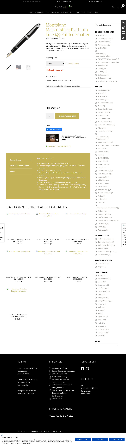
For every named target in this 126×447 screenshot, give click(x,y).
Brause (101, 106)
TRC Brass (103, 223)
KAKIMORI (103, 158)
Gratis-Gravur (57, 398)
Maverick (103, 177)
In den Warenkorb (67, 116)
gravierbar (104, 263)
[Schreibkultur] (61, 6)
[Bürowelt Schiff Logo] (70, 7)
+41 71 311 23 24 (31, 379)
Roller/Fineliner (106, 245)
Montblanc (104, 90)
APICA (102, 93)
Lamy (102, 167)
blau (101, 275)
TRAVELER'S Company (108, 220)
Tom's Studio (105, 217)
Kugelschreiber (106, 242)
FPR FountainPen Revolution (103, 138)
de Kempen (104, 164)
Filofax (102, 128)
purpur (102, 326)
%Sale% (102, 35)
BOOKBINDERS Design (108, 62)
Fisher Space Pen (105, 131)
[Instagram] (87, 368)
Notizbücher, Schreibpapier (103, 54)
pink (101, 307)
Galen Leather (105, 142)
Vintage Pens (104, 45)
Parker (101, 196)
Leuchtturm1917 (105, 170)
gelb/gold (103, 288)
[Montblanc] (53, 147)
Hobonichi (103, 152)
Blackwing (103, 99)
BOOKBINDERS (105, 102)
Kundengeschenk (64, 2)
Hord (101, 155)
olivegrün (103, 297)
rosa (101, 310)
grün (101, 294)
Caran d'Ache (105, 109)
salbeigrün (103, 329)
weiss (101, 335)
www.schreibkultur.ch (26, 393)
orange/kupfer (105, 301)
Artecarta (103, 96)
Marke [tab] (12, 171)
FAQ (82, 385)
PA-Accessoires (105, 193)
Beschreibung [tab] (15, 160)
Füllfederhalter (106, 239)
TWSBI (102, 227)
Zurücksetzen (73, 63)
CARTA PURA (104, 112)
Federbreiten (52, 58)
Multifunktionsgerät (107, 251)
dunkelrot (103, 285)
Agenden (103, 65)
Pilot (101, 202)
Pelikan (102, 199)
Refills (102, 48)
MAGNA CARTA (105, 174)
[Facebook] (82, 368)
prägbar (102, 266)
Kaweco (103, 161)
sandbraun (103, 332)
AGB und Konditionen (89, 388)
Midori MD (103, 180)
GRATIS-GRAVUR (96, 2)
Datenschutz (86, 391)
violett (102, 323)
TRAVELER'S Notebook (108, 59)
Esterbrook (104, 118)
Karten (102, 72)
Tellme (102, 211)
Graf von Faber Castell (108, 145)
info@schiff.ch (24, 382)
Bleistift (103, 248)
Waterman (103, 230)
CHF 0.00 (123, 6)
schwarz (103, 316)
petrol (102, 304)
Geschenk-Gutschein (33, 2)
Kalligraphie (104, 78)
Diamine (103, 115)
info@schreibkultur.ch (27, 391)
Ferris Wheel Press (106, 125)
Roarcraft (102, 186)
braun (102, 282)
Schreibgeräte (105, 38)
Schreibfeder (104, 254)
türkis (102, 320)
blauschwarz (104, 279)
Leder (102, 68)
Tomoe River (104, 214)
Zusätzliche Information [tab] (19, 165)
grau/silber (104, 291)
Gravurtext (51, 76)
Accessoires (104, 42)
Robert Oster (104, 189)
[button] (39, 25)
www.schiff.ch (23, 385)
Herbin (102, 148)
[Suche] (112, 7)
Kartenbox (103, 75)
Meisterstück (66, 146)
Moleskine (103, 183)
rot (100, 313)
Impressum (85, 394)
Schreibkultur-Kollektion (107, 208)
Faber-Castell (105, 121)
